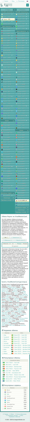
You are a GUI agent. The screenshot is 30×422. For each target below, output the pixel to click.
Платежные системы (12, 415)
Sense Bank (9, 321)
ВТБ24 (3, 325)
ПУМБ (16, 316)
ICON (6, 297)
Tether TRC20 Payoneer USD (22, 353)
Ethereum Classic (23, 295)
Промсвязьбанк (6, 316)
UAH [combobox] (9, 123)
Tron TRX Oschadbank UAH (13, 372)
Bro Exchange (7, 345)
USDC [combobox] (9, 111)
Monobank (14, 314)
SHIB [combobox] (9, 89)
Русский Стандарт (10, 319)
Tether (17, 301)
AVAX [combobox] (9, 31)
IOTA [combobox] (23, 77)
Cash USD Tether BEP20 (12, 370)
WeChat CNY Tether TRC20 (13, 378)
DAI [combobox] (9, 55)
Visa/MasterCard (6, 323)
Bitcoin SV (14, 291)
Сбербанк (22, 319)
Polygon (25, 298)
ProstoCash (6, 347)
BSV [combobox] (9, 43)
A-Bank (11, 308)
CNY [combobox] (9, 24)
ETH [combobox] (9, 62)
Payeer (8, 400)
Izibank (20, 312)
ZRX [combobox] (9, 28)
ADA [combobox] (9, 48)
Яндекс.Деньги (12, 287)
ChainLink (7, 293)
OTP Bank (8, 315)
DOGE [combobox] (9, 60)
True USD (25, 304)
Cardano (23, 291)
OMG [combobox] (9, 77)
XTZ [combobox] (9, 98)
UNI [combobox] (9, 108)
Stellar (10, 301)
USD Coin (24, 305)
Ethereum (9, 295)
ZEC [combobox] (9, 118)
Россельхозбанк (23, 318)
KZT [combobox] (9, 132)
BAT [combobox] (9, 33)
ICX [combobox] (9, 67)
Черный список (20, 240)
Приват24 (17, 315)
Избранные (7, 240)
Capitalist (9, 286)
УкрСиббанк (5, 322)
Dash (16, 294)
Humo (12, 312)
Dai (25, 293)
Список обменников (21, 414)
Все (6, 237)
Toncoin (10, 304)
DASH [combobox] (9, 57)
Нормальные (16, 237)
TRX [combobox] (9, 103)
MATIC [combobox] (9, 81)
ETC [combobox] (9, 65)
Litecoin (14, 297)
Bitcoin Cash (5, 291)
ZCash (3, 308)
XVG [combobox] (9, 115)
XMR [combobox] (9, 72)
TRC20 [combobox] (9, 96)
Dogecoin (24, 294)
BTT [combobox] (9, 45)
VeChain (21, 307)
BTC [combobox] (9, 38)
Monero (21, 297)
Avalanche (4, 288)
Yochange (6, 343)
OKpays (5, 353)
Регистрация (21, 1)
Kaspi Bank (4, 314)
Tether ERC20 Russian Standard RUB (15, 376)
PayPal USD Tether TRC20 (12, 381)
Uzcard (14, 322)
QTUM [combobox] (9, 84)
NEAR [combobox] (9, 74)
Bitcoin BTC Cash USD (20, 335)
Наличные (23, 325)
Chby (5, 335)
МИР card (11, 325)
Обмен (12, 414)
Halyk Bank (5, 312)
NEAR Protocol (5, 298)
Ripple (8, 300)
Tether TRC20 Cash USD (12, 362)
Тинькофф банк (20, 321)
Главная (6, 1)
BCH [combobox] (9, 40)
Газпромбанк (17, 311)
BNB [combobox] (9, 36)
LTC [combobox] (9, 69)
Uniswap (16, 305)
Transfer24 (6, 337)
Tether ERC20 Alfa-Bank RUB (22, 345)
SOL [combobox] (9, 91)
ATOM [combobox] (9, 52)
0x (21, 287)
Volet (22, 286)
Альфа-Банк (20, 308)
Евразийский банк (22, 309)
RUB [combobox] (9, 14)
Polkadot (16, 298)
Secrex (5, 341)
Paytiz (5, 351)
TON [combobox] (9, 101)
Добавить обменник (15, 416)
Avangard (11, 309)
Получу (19, 243)
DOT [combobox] (9, 79)
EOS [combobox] (23, 67)
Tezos (3, 304)
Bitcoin (15, 290)
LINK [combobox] (9, 50)
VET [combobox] (9, 113)
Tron (18, 304)
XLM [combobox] (9, 94)
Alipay (3, 309)
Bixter (5, 349)
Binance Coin (5, 290)
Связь (21, 415)
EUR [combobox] (23, 21)
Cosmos (17, 293)
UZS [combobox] (9, 142)
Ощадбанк (23, 314)
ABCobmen (6, 339)
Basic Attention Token (17, 288)
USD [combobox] (9, 16)
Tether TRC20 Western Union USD (14, 374)
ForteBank (7, 311)
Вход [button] (13, 1)
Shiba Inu (16, 300)
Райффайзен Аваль (7, 318)
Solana (3, 301)
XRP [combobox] (9, 86)
